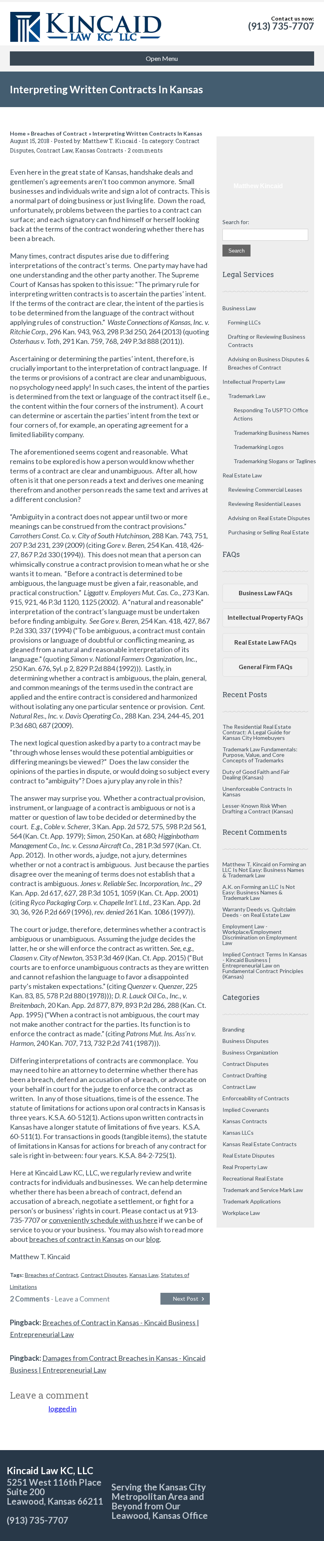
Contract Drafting (244, 1075)
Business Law (239, 308)
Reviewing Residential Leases (264, 503)
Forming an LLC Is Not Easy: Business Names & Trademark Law (264, 870)
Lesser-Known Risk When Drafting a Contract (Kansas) (257, 808)
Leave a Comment (82, 1298)
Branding (233, 1029)
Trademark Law (247, 395)
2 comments (145, 150)
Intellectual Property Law (253, 381)
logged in (63, 1408)
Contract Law (54, 150)
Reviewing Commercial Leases (265, 489)
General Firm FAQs (265, 666)
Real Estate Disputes (248, 1155)
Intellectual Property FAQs (265, 617)
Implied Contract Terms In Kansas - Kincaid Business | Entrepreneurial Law (264, 960)
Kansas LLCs (238, 1132)
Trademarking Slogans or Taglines (275, 461)
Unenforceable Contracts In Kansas (257, 791)
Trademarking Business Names (271, 432)
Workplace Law (241, 1212)
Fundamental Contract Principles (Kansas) (262, 974)
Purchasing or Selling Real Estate (268, 532)
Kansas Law (143, 1274)
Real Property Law (244, 1167)
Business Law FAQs (265, 592)
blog (153, 1239)
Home (18, 133)
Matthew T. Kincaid (110, 141)
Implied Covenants (245, 1109)
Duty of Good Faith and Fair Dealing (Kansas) (256, 774)
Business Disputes (245, 1040)
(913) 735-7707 (281, 26)
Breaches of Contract (59, 133)
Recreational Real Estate (252, 1178)
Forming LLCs (244, 322)
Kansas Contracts (99, 150)
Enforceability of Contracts (255, 1098)
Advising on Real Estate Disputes (269, 518)
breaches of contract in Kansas (76, 1239)
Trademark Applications (251, 1201)
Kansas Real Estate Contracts (259, 1144)
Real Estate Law (242, 475)
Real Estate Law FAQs (265, 642)
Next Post (185, 1298)
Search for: (235, 222)
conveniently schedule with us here (103, 1220)
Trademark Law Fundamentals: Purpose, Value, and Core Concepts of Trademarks (260, 755)
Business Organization (250, 1052)
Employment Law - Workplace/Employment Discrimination (252, 932)
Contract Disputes (104, 1274)
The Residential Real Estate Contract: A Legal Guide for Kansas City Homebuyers (256, 732)
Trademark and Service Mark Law (262, 1189)
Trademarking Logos (259, 446)
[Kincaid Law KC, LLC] (86, 24)
